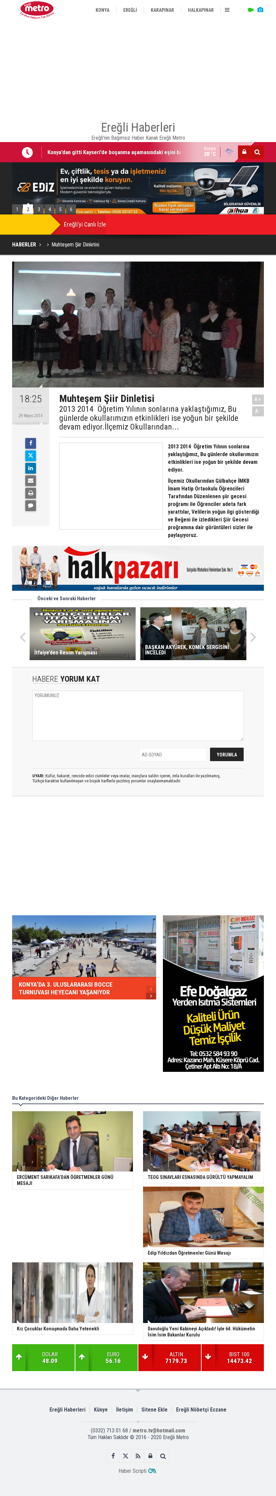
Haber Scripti (132, 1471)
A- (258, 411)
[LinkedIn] (30, 468)
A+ (258, 399)
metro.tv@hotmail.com (159, 1430)
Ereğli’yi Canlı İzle (85, 224)
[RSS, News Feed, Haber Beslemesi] (138, 1456)
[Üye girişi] (244, 152)
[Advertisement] (138, 67)
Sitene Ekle (154, 1409)
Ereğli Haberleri (67, 1409)
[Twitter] (30, 455)
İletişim (124, 1409)
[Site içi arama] (257, 152)
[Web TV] (250, 10)
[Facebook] (30, 443)
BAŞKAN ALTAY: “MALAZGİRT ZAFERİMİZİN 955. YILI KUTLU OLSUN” (126, 153)
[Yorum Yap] (30, 505)
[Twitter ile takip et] (125, 1456)
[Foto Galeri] (260, 10)
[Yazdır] (30, 493)
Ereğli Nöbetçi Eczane (201, 1409)
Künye (101, 1409)
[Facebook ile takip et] (113, 1456)
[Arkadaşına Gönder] (30, 480)
